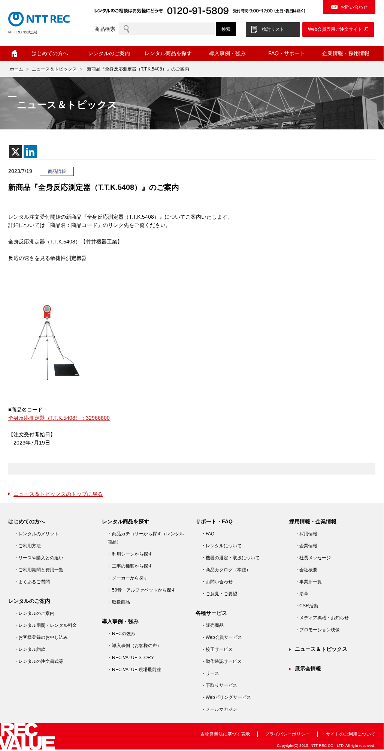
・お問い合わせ (217, 581)
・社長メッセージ (313, 557)
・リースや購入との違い (38, 557)
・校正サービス (217, 649)
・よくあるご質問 (32, 581)
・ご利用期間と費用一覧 (38, 569)
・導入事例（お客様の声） (134, 645)
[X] (15, 151)
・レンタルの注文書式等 (38, 661)
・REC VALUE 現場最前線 (134, 669)
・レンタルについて (221, 545)
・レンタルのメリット (36, 533)
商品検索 (104, 29)
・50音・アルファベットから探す (142, 590)
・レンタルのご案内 (34, 613)
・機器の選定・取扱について (230, 557)
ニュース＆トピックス (54, 69)
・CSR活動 (306, 605)
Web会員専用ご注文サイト (335, 29)
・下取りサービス (219, 685)
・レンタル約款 (29, 649)
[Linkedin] (30, 151)
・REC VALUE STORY (131, 657)
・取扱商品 (119, 602)
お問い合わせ (354, 7)
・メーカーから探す (128, 578)
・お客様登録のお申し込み (41, 637)
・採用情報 (306, 533)
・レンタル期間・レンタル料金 (45, 625)
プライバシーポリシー (287, 734)
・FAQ (207, 533)
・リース (210, 673)
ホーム (14, 53)
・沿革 (301, 593)
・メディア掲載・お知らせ (322, 617)
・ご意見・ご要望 (219, 593)
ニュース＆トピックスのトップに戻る (58, 494)
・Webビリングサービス (226, 697)
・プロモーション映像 (317, 629)
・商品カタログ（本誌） (226, 569)
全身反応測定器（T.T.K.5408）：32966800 (59, 418)
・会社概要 (306, 569)
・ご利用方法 (27, 545)
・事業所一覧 (308, 581)
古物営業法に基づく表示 (225, 734)
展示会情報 (308, 668)
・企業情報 (306, 545)
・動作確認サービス (221, 661)
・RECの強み (121, 633)
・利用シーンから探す (130, 554)
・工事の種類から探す (130, 566)
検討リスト (273, 29)
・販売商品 (212, 625)
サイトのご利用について (350, 734)
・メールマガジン (219, 709)
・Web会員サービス (221, 637)
